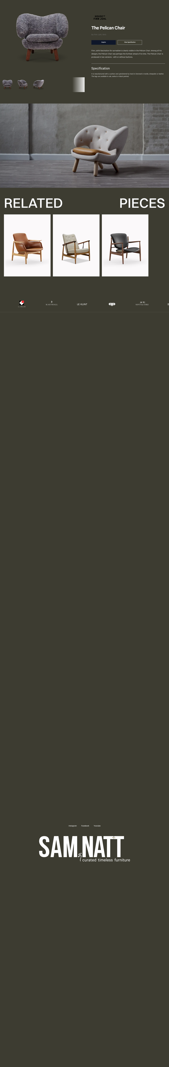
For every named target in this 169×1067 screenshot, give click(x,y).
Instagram (73, 826)
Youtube (97, 826)
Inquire (103, 42)
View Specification (130, 42)
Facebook (85, 826)
